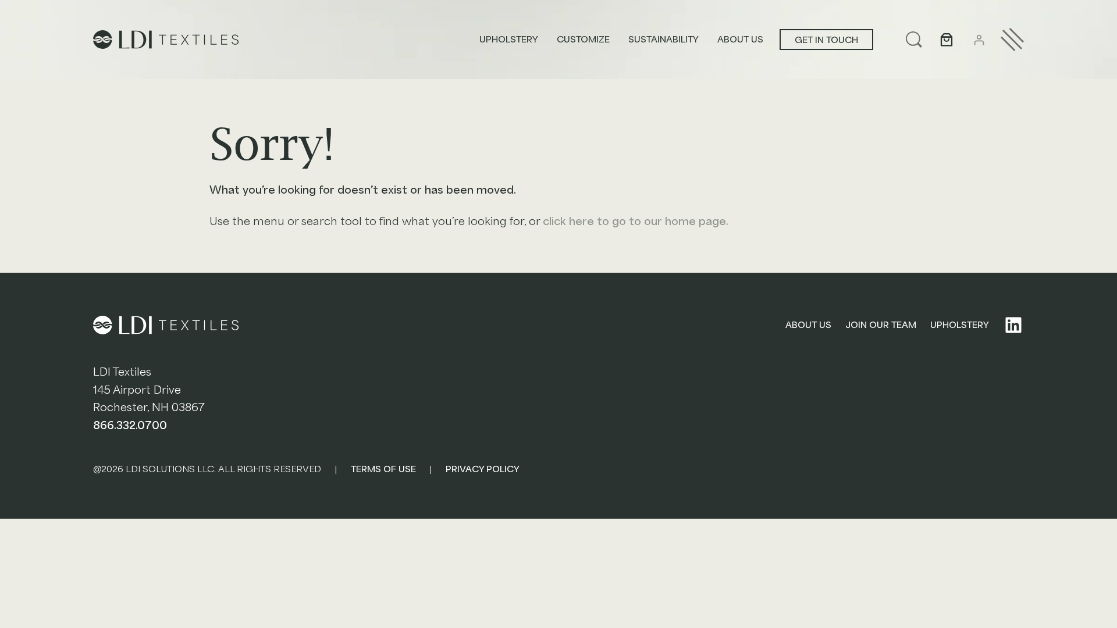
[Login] (979, 40)
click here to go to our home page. (635, 221)
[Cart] (946, 39)
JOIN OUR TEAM (880, 325)
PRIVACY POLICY (483, 469)
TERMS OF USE (383, 469)
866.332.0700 (130, 425)
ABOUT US (808, 325)
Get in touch (826, 40)
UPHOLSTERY (959, 325)
